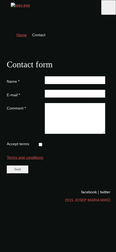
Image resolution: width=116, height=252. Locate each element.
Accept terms (18, 144)
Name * (13, 81)
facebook (89, 192)
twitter (105, 192)
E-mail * (13, 95)
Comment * (16, 108)
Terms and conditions (25, 157)
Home (21, 35)
